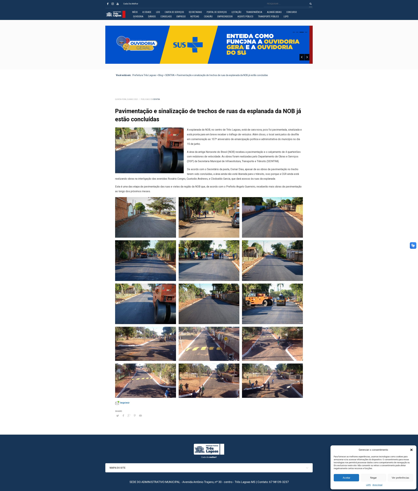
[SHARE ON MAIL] (140, 415)
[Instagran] (112, 3)
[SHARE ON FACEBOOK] (123, 415)
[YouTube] (117, 3)
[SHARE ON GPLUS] (129, 415)
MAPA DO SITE (117, 467)
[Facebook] (107, 3)
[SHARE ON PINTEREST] (134, 415)
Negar (373, 477)
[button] (411, 449)
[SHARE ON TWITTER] (117, 415)
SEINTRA (156, 99)
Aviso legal (377, 485)
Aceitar (346, 477)
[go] (310, 3)
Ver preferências (400, 477)
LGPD (368, 485)
